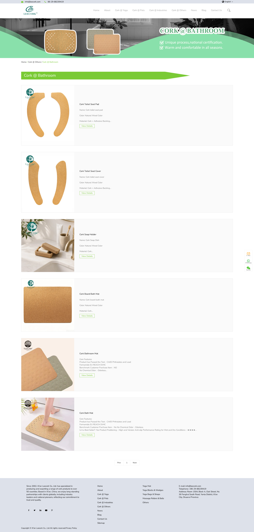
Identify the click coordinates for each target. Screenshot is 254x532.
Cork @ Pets (138, 10)
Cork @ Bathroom (50, 62)
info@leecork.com (32, 1)
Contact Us (216, 10)
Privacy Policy (71, 528)
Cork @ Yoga (121, 10)
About (107, 10)
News (194, 10)
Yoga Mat (147, 486)
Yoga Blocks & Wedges (153, 490)
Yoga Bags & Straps (151, 494)
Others (146, 502)
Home (96, 10)
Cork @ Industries (158, 10)
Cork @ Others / (35, 62)
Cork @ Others (179, 10)
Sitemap (101, 523)
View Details (87, 126)
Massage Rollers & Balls (153, 498)
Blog (204, 10)
